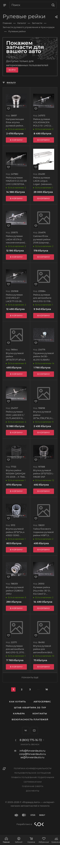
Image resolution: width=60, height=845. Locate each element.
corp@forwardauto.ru (32, 754)
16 (47, 689)
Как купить (17, 701)
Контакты (39, 713)
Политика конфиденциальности (33, 768)
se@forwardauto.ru (32, 757)
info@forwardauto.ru (32, 750)
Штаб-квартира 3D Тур (30, 707)
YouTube (34, 730)
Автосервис (42, 701)
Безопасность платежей (30, 719)
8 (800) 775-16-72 (31, 740)
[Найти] (52, 5)
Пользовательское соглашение (32, 773)
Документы (32, 791)
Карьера (19, 713)
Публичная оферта (32, 786)
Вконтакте (25, 730)
